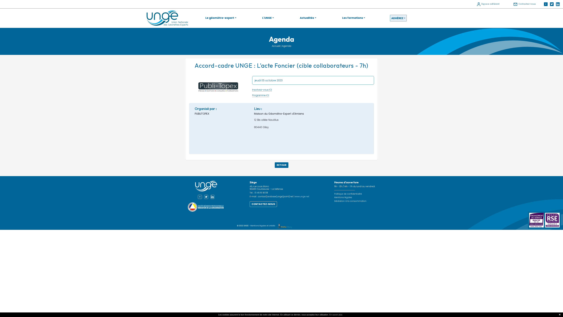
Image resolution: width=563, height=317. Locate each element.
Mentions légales (343, 197)
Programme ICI (260, 95)
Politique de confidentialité (348, 194)
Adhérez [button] (397, 18)
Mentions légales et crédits (263, 225)
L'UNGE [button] (267, 18)
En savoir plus (335, 314)
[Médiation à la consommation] (206, 206)
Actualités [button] (307, 18)
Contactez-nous (263, 204)
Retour (281, 165)
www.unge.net (302, 196)
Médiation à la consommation (350, 201)
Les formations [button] (352, 18)
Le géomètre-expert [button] (219, 18)
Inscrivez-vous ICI (262, 89)
